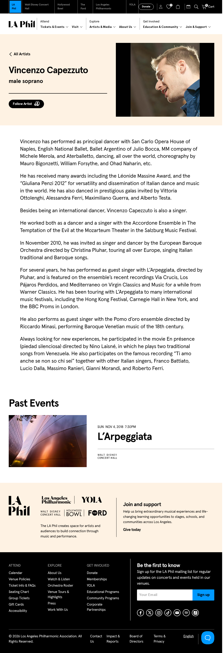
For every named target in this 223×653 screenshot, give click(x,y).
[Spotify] (186, 612)
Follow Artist (22, 104)
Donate (146, 6)
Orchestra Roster (60, 585)
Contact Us (96, 639)
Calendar (15, 573)
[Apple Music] (195, 612)
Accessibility (18, 611)
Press (52, 603)
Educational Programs (103, 592)
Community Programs (103, 598)
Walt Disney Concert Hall (37, 6)
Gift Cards (16, 604)
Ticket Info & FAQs (22, 585)
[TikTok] (167, 612)
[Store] (178, 6)
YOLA (132, 4)
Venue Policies (19, 579)
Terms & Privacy (160, 639)
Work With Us (58, 610)
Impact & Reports (113, 639)
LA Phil (14, 6)
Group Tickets (19, 598)
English (188, 636)
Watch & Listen (59, 579)
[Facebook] (140, 612)
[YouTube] (177, 612)
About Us (54, 573)
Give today (132, 530)
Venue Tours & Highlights (58, 594)
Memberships (97, 579)
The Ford (83, 6)
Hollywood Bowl (63, 6)
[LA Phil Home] (22, 23)
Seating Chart (19, 592)
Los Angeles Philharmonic (103, 6)
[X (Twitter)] (149, 612)
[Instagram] (158, 612)
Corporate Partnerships (96, 607)
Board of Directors (136, 639)
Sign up (203, 595)
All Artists (22, 54)
